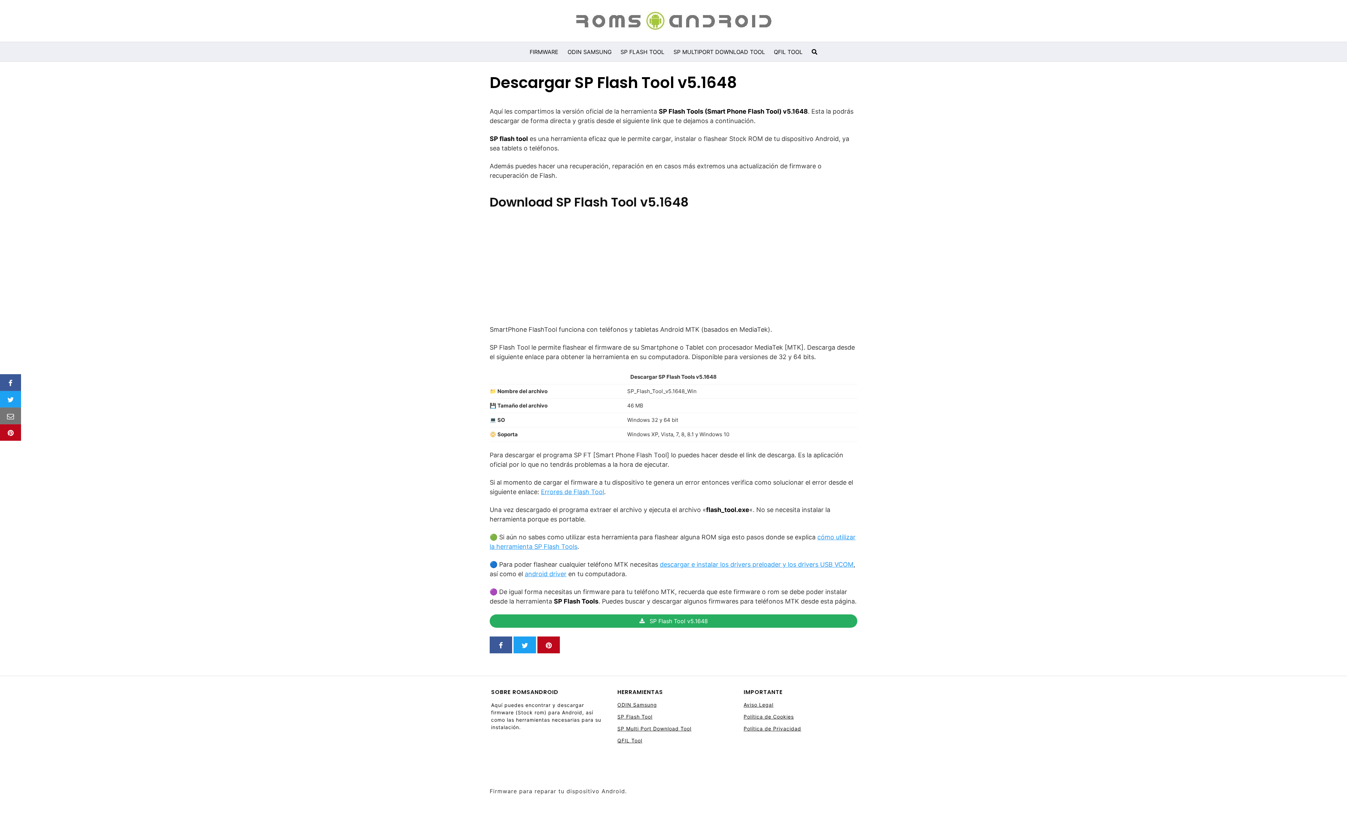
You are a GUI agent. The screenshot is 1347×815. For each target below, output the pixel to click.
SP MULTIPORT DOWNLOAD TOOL (719, 51)
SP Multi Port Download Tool (654, 729)
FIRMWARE (544, 51)
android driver (546, 574)
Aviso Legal (758, 705)
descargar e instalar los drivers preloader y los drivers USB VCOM (756, 564)
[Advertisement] (673, 265)
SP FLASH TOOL (642, 51)
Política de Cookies (769, 717)
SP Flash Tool (634, 717)
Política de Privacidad (772, 729)
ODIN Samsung (637, 705)
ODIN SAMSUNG (590, 51)
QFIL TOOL (788, 51)
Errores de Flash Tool (572, 492)
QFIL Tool (629, 740)
